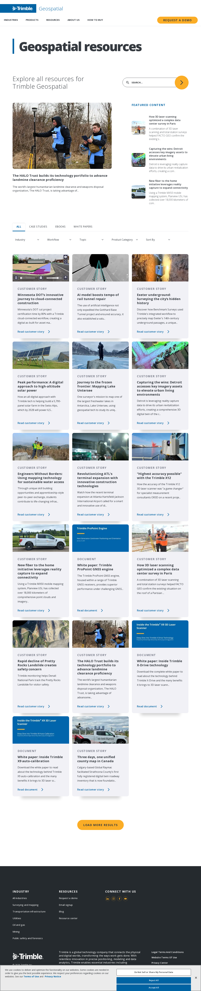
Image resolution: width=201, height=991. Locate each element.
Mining (16, 931)
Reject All (154, 980)
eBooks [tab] (60, 226)
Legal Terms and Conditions (168, 952)
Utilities (17, 918)
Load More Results (100, 825)
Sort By (150, 239)
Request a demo (177, 20)
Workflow (53, 239)
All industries (20, 898)
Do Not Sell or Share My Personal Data (153, 972)
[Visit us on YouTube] (125, 899)
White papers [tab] (83, 226)
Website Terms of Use (164, 957)
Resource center (68, 918)
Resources (53, 19)
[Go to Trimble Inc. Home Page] (28, 956)
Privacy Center (160, 962)
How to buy (95, 19)
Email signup (66, 904)
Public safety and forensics (28, 938)
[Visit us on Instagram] (113, 899)
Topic (82, 239)
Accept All (154, 987)
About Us (74, 19)
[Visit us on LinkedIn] (107, 899)
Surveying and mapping (25, 904)
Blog (61, 911)
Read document (87, 610)
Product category (122, 239)
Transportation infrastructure (29, 911)
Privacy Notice (53, 976)
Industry (20, 239)
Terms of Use (31, 976)
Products (32, 19)
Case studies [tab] (38, 226)
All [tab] (18, 226)
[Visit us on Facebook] (119, 899)
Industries (11, 19)
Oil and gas (19, 924)
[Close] (196, 977)
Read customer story (31, 331)
